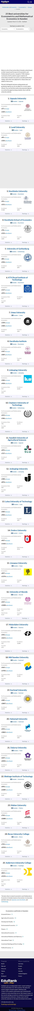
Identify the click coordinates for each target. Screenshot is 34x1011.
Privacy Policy (21, 1010)
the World (8, 112)
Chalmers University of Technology (17, 404)
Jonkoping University (17, 469)
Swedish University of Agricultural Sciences (17, 439)
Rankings (24, 121)
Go (31, 29)
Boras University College (17, 834)
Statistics (7, 121)
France (20, 976)
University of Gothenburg (17, 249)
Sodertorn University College (17, 863)
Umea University (17, 312)
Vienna (3, 971)
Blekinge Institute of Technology (17, 776)
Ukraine (20, 971)
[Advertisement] (17, 51)
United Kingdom (22, 973)
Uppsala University (17, 98)
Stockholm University (17, 191)
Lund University (17, 127)
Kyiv (2, 973)
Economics (14, 7)
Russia (20, 968)
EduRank (24, 21)
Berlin (2, 963)
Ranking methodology (8, 1004)
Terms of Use (12, 1010)
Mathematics (5, 7)
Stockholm (22, 899)
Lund (17, 899)
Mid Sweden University (17, 657)
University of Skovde (17, 592)
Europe (30, 7)
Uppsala (13, 899)
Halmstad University (17, 719)
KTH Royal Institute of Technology (17, 278)
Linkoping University (17, 370)
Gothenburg (4, 901)
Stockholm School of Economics (17, 220)
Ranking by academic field (17, 26)
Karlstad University (17, 690)
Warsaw (3, 966)
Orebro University (17, 530)
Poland (20, 966)
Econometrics (22, 7)
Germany (20, 963)
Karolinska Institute (17, 341)
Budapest (3, 976)
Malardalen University (17, 624)
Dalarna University (17, 748)
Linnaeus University (17, 563)
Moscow (3, 968)
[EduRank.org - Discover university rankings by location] (5, 1)
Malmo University (17, 805)
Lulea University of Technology (17, 501)
